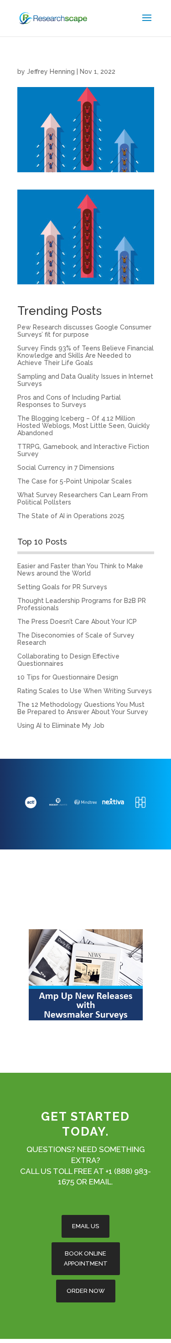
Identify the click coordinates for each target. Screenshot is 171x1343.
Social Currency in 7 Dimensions (65, 467)
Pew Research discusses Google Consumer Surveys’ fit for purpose (84, 331)
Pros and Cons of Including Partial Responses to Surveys (69, 401)
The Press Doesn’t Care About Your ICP (77, 621)
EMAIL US (85, 1226)
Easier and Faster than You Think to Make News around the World (80, 569)
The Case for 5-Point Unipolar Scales (74, 481)
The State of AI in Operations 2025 (70, 516)
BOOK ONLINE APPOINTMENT (86, 1258)
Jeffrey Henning (51, 71)
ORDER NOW (86, 1290)
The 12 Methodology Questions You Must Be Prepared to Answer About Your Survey (82, 708)
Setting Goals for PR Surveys (62, 587)
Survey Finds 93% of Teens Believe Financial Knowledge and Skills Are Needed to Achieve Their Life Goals (85, 355)
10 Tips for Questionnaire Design (67, 677)
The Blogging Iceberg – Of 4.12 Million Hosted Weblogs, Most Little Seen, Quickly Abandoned (83, 426)
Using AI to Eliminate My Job (60, 725)
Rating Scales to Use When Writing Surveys (84, 691)
